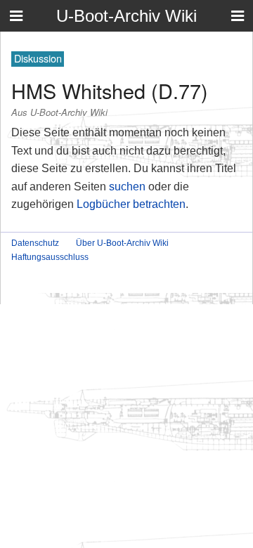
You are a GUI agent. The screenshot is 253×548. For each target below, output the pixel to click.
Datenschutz (35, 243)
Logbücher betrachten (131, 204)
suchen (127, 187)
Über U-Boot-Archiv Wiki (122, 243)
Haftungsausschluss (50, 257)
